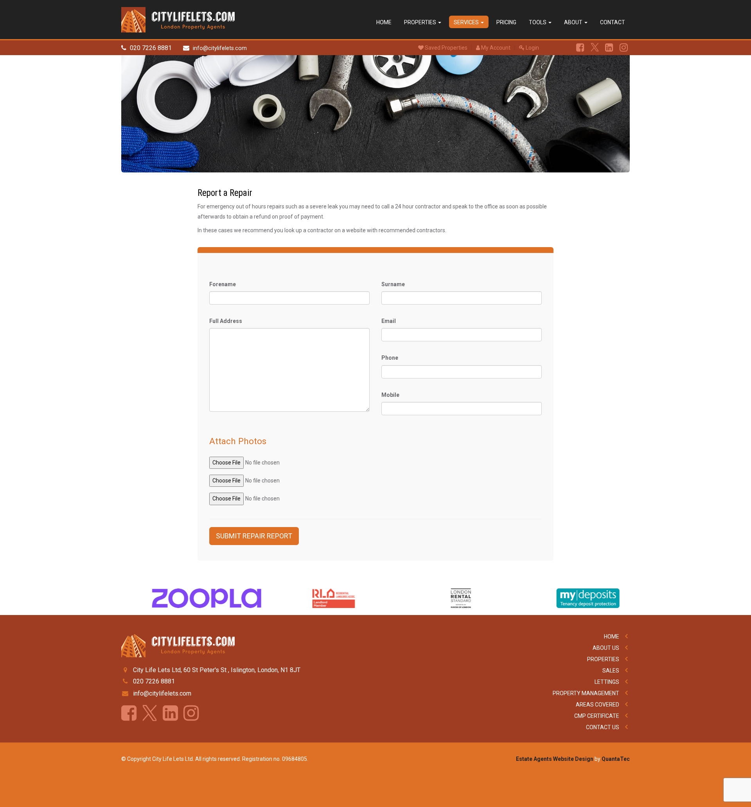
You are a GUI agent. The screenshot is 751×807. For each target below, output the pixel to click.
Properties (420, 22)
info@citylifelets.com (220, 48)
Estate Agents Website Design (554, 759)
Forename (222, 284)
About (574, 22)
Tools (538, 22)
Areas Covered (597, 704)
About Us (606, 648)
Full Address (225, 321)
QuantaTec (616, 759)
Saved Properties (445, 48)
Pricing (506, 22)
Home (384, 22)
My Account (495, 48)
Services (467, 22)
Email (388, 321)
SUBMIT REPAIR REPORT (254, 536)
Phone (389, 358)
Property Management (586, 693)
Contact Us (602, 727)
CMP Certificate (596, 716)
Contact (612, 22)
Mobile (390, 395)
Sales (610, 670)
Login (532, 48)
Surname (393, 284)
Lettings (607, 682)
